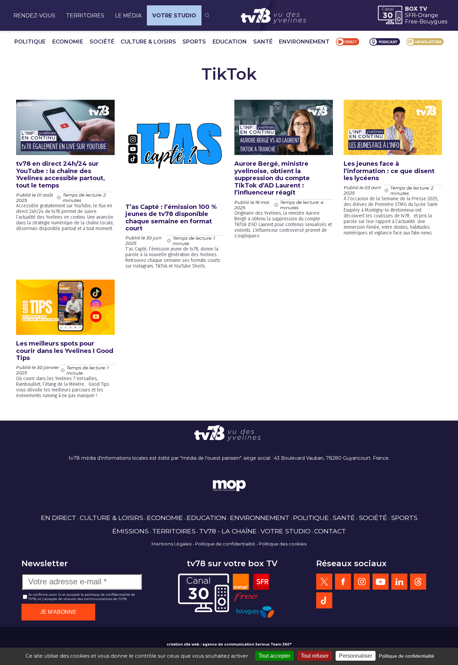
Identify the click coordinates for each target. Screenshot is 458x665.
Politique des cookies (282, 543)
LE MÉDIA (128, 15)
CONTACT (330, 531)
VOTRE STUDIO (174, 15)
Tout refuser (315, 656)
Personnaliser (355, 656)
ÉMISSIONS (130, 531)
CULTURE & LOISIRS (148, 42)
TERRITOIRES (85, 15)
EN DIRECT (58, 518)
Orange (428, 15)
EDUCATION (230, 42)
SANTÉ (263, 42)
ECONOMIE (67, 42)
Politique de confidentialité (225, 543)
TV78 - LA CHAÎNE (228, 531)
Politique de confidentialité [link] (406, 656)
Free (411, 21)
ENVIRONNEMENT (304, 42)
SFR (410, 15)
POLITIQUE (30, 42)
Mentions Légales (171, 543)
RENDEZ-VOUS (34, 15)
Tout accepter (274, 656)
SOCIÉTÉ (102, 42)
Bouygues (433, 21)
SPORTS (194, 42)
